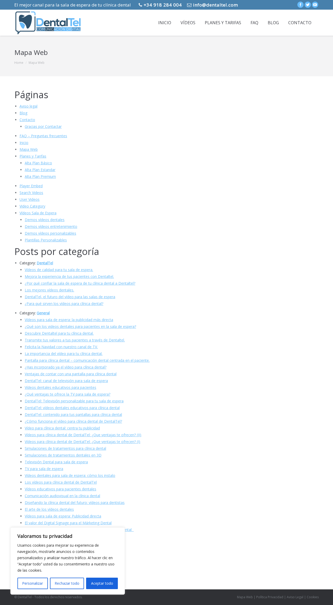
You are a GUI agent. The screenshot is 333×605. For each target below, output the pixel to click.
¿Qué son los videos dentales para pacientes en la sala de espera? (80, 326)
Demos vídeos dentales (45, 219)
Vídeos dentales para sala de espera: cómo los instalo (70, 475)
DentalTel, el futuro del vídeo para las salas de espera (70, 296)
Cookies (313, 597)
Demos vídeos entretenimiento (51, 226)
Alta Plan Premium (40, 176)
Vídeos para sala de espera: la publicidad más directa (69, 319)
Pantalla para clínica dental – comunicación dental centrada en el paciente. (87, 360)
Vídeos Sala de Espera (38, 212)
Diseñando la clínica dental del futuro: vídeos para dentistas (75, 502)
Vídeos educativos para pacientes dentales (60, 489)
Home (18, 62)
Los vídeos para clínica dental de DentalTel (61, 482)
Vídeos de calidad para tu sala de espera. (59, 269)
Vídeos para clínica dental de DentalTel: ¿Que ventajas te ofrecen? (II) (83, 434)
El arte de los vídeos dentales (49, 509)
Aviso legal (28, 106)
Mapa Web (29, 149)
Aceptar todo (102, 583)
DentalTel (45, 262)
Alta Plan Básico (38, 162)
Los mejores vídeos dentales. (49, 290)
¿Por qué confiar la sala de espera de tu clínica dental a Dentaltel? (80, 283)
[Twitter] (308, 5)
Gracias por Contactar (43, 126)
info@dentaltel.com (215, 5)
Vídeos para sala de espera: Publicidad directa (63, 516)
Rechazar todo (67, 583)
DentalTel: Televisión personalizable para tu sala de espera (74, 400)
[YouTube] (315, 5)
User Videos (30, 199)
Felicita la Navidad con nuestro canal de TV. (61, 346)
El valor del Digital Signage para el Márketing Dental (68, 522)
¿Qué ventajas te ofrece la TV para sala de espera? (67, 394)
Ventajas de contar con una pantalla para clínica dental (71, 373)
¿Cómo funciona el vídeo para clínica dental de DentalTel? (73, 421)
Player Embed (31, 185)
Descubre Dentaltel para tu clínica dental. (59, 333)
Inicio (24, 142)
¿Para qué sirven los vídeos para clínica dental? (64, 303)
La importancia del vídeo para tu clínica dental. (64, 353)
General (43, 312)
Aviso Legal (295, 597)
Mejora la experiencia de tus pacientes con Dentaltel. (69, 276)
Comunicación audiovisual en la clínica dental (62, 495)
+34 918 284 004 (162, 5)
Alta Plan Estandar (40, 169)
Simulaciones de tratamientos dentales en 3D (63, 455)
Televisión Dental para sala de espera (56, 461)
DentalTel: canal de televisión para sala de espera (66, 380)
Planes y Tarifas (33, 156)
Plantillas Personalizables (46, 240)
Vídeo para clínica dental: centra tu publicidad (62, 428)
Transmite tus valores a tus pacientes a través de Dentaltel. (75, 340)
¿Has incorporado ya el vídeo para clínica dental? (65, 367)
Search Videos (31, 192)
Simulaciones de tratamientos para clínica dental (65, 448)
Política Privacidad (269, 597)
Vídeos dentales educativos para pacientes (60, 387)
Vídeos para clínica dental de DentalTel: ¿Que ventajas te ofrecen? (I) (82, 441)
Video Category (32, 206)
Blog (23, 112)
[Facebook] (300, 5)
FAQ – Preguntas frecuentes (43, 135)
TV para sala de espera (44, 468)
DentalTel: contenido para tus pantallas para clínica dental (73, 414)
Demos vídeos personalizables (50, 233)
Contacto (27, 119)
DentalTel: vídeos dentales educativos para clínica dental (72, 407)
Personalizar (32, 583)
